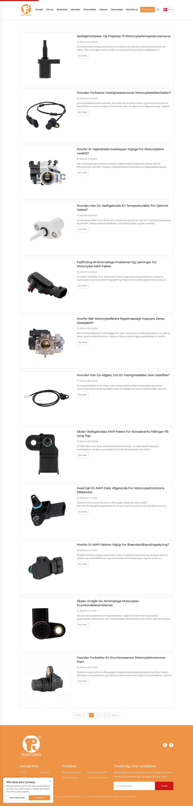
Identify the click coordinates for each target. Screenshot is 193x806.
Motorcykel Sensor (70, 777)
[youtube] (165, 745)
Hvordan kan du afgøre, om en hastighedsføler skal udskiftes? (123, 375)
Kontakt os (132, 9)
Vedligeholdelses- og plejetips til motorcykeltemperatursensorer (124, 36)
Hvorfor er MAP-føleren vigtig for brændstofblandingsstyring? (123, 544)
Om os (49, 9)
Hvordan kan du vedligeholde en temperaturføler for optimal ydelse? (122, 208)
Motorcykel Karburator (71, 772)
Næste (115, 715)
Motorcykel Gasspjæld (97, 772)
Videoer (103, 9)
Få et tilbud (148, 9)
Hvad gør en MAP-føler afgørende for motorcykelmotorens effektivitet (120, 490)
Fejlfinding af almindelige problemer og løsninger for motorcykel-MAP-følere (117, 264)
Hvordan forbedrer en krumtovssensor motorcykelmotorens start (121, 659)
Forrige (78, 715)
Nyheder (75, 9)
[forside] (26, 9)
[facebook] (171, 745)
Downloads (117, 9)
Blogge (44, 777)
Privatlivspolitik (129, 796)
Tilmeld (164, 786)
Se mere (82, 55)
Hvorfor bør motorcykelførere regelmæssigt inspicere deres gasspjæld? (120, 321)
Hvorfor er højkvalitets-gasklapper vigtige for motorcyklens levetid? (120, 151)
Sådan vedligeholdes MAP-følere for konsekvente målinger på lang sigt (122, 433)
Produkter (62, 9)
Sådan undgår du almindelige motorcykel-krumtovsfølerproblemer (108, 603)
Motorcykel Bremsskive (98, 777)
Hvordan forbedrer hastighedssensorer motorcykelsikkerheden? (124, 92)
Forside (39, 9)
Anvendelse (90, 9)
